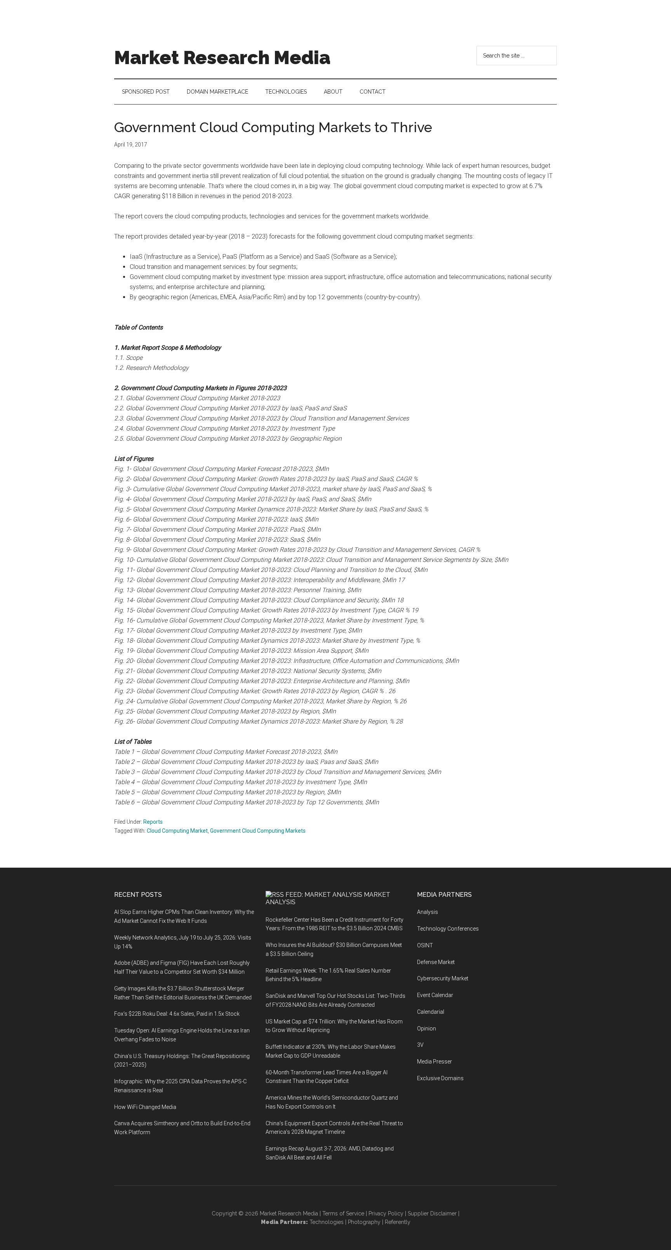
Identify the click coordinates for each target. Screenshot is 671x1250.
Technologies (326, 1222)
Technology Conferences (448, 929)
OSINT (425, 945)
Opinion (426, 1028)
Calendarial (430, 1012)
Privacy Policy (386, 1213)
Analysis (427, 912)
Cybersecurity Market (442, 978)
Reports (153, 822)
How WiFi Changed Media (145, 1107)
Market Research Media (222, 57)
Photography (364, 1222)
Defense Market (436, 962)
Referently (397, 1222)
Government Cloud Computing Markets (258, 831)
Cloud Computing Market (177, 831)
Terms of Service (343, 1213)
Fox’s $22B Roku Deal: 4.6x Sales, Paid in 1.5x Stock (177, 1014)
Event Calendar (435, 995)
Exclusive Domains (440, 1078)
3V (420, 1045)
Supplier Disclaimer (432, 1213)
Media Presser (434, 1061)
